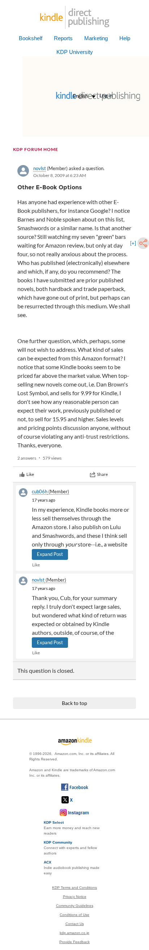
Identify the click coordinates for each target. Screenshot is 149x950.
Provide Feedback (74, 942)
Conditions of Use (74, 915)
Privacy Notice (74, 897)
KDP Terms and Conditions (74, 888)
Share (102, 474)
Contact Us (74, 924)
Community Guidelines (74, 906)
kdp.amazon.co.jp (74, 933)
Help (124, 38)
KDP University (74, 52)
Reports (63, 38)
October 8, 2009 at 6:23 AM (59, 175)
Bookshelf (30, 38)
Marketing (96, 38)
